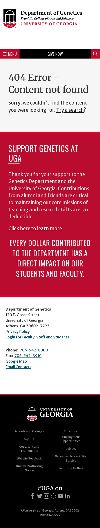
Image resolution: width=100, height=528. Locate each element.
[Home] (50, 23)
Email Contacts (18, 366)
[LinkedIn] (67, 496)
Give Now (55, 54)
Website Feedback (29, 458)
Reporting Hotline (70, 468)
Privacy (71, 448)
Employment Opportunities (70, 439)
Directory (71, 431)
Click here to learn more (35, 229)
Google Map (16, 361)
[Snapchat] (53, 496)
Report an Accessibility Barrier (71, 458)
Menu (12, 54)
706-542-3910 (28, 355)
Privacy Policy (18, 331)
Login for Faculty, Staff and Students (37, 337)
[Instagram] (46, 496)
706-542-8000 (34, 350)
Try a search (70, 110)
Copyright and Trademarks (29, 449)
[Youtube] (60, 496)
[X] (39, 496)
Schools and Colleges (29, 431)
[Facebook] (32, 496)
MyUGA (29, 439)
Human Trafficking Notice (29, 468)
